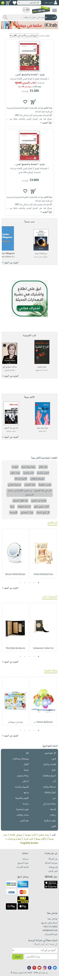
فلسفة (53, 809)
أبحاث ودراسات (14, 839)
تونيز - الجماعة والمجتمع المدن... (29, 75)
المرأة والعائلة (50, 793)
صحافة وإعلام (49, 787)
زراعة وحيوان (23, 776)
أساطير (26, 781)
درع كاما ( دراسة (41, 253)
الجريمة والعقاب (37, 479)
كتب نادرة (28, 839)
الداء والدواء (28, 473)
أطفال (26, 764)
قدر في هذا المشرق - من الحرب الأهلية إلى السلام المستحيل (29, 493)
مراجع (26, 793)
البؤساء (15, 467)
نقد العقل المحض (20, 501)
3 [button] (29, 582)
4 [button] (25, 582)
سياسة (26, 804)
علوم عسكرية (50, 821)
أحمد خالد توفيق (41, 370)
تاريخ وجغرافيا (49, 776)
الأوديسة (13, 512)
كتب (54, 835)
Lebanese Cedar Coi (43, 648)
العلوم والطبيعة (22, 798)
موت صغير (15, 473)
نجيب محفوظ (45, 485)
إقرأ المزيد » (46, 123)
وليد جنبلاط (10, 431)
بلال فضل (42, 431)
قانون (53, 826)
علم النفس (24, 821)
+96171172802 (50, 927)
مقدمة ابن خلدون (38, 501)
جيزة (12, 507)
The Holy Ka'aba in (15, 648)
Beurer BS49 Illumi (15, 574)
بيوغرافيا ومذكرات (21, 759)
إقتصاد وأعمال (49, 764)
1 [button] (38, 582)
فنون (53, 759)
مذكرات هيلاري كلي (10, 367)
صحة (26, 770)
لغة (27, 753)
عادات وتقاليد (22, 815)
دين (54, 798)
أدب (54, 781)
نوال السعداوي (27, 512)
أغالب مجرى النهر (41, 507)
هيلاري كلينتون (9, 370)
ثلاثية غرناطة (21, 479)
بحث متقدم (43, 835)
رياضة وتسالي (49, 804)
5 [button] (20, 582)
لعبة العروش (29, 485)
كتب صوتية (30, 835)
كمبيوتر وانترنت (22, 787)
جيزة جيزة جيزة (42, 428)
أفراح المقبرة (42, 367)
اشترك (18, 957)
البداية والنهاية (24, 507)
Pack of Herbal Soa (43, 574)
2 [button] (34, 582)
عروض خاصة (16, 835)
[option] (43, 553)
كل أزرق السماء (42, 512)
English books (29, 843)
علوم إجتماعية (22, 809)
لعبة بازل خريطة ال (15, 722)
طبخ (54, 770)
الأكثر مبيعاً (41, 839)
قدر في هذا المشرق (11, 428)
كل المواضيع (50, 753)
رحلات (53, 815)
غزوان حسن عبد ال (40, 256)
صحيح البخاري (14, 485)
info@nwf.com (50, 930)
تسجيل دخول (48, 2)
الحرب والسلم (43, 473)
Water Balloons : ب (43, 722)
